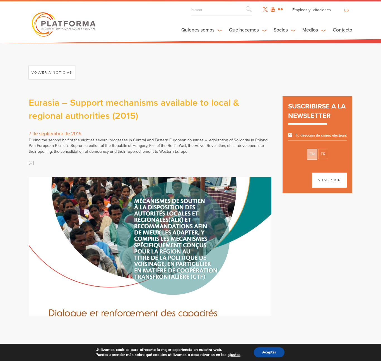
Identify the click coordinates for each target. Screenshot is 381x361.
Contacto (342, 30)
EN (312, 154)
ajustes (234, 354)
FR (323, 154)
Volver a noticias (52, 72)
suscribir (329, 180)
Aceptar (269, 352)
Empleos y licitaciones (311, 10)
